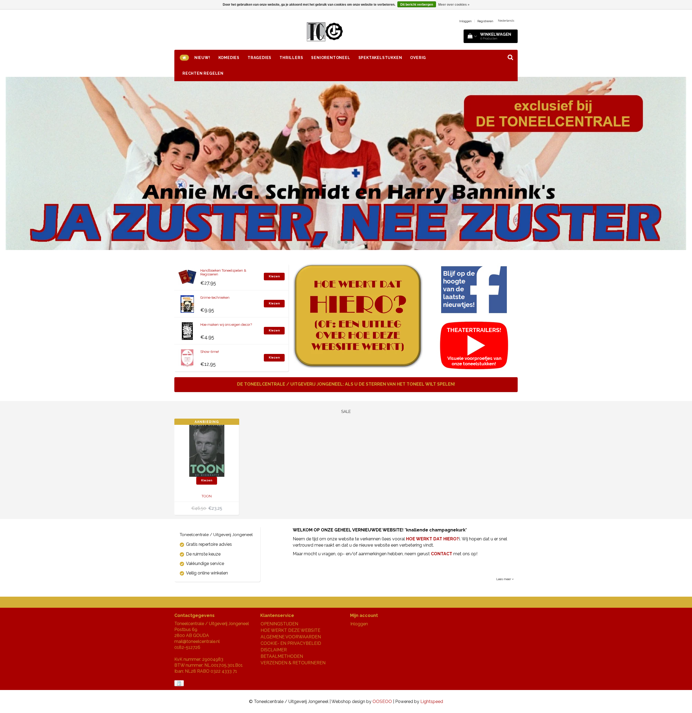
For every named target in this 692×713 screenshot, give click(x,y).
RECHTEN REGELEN (203, 73)
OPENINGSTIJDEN (279, 623)
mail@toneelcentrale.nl (197, 641)
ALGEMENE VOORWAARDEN (291, 636)
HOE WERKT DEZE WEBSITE (290, 630)
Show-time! (209, 352)
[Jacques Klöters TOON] (207, 449)
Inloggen (465, 21)
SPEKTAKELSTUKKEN (380, 57)
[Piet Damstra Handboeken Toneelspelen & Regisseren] (187, 275)
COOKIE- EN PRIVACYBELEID (291, 643)
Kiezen (274, 276)
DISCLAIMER (274, 649)
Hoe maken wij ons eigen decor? (226, 325)
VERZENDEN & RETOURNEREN (293, 662)
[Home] (184, 58)
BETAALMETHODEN (282, 656)
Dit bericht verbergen (416, 4)
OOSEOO (382, 701)
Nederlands (506, 20)
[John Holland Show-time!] (187, 356)
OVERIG (418, 57)
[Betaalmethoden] (179, 683)
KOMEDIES (228, 57)
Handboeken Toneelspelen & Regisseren (223, 272)
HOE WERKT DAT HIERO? (432, 538)
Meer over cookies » (454, 4)
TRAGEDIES (259, 57)
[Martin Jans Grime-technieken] (187, 302)
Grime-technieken (214, 297)
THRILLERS (291, 57)
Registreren (485, 21)
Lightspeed (431, 701)
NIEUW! (202, 57)
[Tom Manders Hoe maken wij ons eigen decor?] (187, 329)
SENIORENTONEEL (330, 57)
